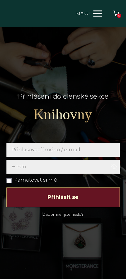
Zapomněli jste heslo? (63, 214)
